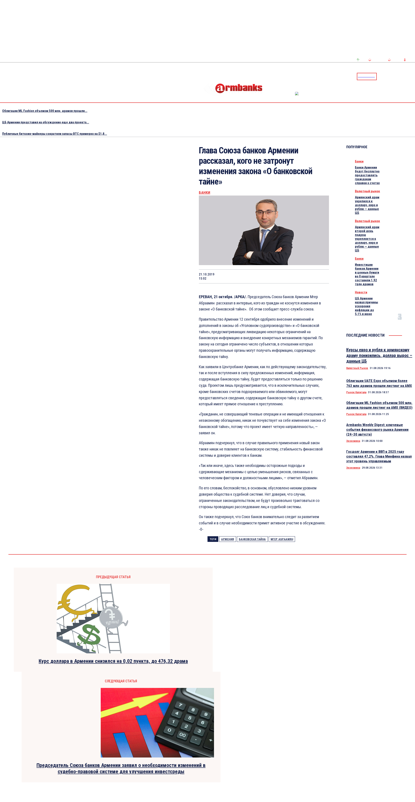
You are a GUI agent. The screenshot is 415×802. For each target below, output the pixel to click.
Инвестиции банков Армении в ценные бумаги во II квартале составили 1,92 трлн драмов (367, 274)
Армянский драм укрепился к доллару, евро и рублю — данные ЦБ (367, 205)
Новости (361, 292)
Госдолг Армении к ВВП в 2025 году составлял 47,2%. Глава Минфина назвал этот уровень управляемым (379, 456)
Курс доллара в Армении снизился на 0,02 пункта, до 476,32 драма (113, 661)
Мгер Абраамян (282, 539)
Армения (227, 539)
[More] (321, 276)
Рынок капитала (356, 392)
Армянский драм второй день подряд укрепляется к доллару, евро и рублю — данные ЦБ (367, 238)
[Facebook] (396, 76)
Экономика (353, 440)
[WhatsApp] (260, 276)
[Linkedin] (412, 76)
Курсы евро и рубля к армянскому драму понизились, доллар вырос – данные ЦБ (379, 355)
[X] (244, 276)
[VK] (290, 276)
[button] (381, 76)
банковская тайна (252, 539)
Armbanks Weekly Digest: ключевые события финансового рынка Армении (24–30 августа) (377, 429)
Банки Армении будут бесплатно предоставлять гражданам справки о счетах (367, 175)
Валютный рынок (367, 191)
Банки (204, 192)
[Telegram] (401, 76)
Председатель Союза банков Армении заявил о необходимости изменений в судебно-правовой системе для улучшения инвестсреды (121, 768)
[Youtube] (407, 76)
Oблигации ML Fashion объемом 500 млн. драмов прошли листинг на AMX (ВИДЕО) (379, 405)
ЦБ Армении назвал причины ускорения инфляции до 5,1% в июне (366, 306)
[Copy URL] (306, 276)
